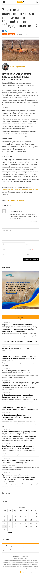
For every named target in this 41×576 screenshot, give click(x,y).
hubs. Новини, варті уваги (20, 2)
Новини (11, 34)
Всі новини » (6, 493)
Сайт (27, 254)
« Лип (10, 532)
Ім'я (27, 244)
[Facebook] (3, 31)
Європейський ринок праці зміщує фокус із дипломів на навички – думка (20, 384)
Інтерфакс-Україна (31, 570)
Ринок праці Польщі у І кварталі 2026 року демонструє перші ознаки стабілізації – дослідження (19, 358)
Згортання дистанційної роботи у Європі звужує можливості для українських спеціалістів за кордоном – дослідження (19, 433)
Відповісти (32, 221)
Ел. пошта (28, 249)
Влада (4, 34)
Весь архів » (6, 539)
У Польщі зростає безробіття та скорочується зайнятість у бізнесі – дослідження (17, 417)
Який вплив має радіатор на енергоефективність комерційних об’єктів (20, 408)
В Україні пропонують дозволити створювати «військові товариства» (17, 371)
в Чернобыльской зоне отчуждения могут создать (20, 188)
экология (21, 200)
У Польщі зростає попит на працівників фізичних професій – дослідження (19, 396)
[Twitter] (6, 31)
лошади (7, 200)
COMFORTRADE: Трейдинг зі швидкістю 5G (19, 341)
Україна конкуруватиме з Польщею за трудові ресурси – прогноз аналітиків (18, 447)
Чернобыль (14, 200)
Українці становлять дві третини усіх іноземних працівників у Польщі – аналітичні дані (18, 462)
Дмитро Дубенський (17, 66)
